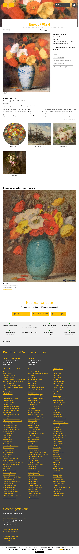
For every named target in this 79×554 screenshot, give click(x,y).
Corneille (56, 410)
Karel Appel (57, 377)
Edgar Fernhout (33, 404)
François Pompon (33, 460)
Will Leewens (57, 446)
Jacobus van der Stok (9, 485)
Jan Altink (56, 375)
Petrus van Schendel (9, 473)
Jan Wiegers (57, 491)
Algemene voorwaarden (10, 537)
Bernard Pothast (8, 448)
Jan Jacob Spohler (8, 479)
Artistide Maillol (33, 442)
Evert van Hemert (34, 419)
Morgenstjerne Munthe (35, 456)
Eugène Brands (58, 400)
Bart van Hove (7, 390)
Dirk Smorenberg (33, 471)
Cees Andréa (57, 371)
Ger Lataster (57, 448)
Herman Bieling (33, 381)
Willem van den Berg (35, 379)
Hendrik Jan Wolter (34, 494)
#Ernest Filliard (59, 57)
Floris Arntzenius (33, 371)
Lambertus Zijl (32, 496)
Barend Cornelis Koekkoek (11, 419)
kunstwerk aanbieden (11, 531)
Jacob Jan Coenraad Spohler (12, 481)
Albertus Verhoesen (9, 487)
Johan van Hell (32, 421)
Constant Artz (32, 369)
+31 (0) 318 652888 (41, 314)
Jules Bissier (57, 392)
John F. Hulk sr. (7, 394)
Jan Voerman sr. (33, 483)
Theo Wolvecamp (58, 494)
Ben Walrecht (57, 485)
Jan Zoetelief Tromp (9, 498)
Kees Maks (31, 444)
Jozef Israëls (7, 396)
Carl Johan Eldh (33, 400)
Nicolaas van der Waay (35, 487)
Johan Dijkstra (57, 412)
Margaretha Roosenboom (11, 465)
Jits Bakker (31, 377)
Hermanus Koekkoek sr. (10, 425)
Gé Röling (56, 467)
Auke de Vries (57, 477)
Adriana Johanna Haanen (36, 415)
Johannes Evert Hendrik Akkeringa (14, 369)
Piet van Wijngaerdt (34, 489)
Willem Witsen (33, 492)
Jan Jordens (56, 439)
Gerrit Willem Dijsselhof (36, 398)
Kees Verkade (32, 479)
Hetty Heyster (32, 423)
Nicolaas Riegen (8, 450)
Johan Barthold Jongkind (10, 398)
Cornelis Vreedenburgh (35, 485)
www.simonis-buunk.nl (10, 523)
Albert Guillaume (33, 413)
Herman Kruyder (33, 437)
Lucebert (56, 450)
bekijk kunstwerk (7, 289)
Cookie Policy (7, 541)
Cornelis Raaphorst (34, 462)
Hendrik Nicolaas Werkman (61, 487)
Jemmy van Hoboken (59, 435)
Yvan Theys (56, 473)
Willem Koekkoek (8, 431)
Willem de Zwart (33, 498)
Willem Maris (7, 442)
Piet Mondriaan (33, 446)
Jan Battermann (58, 383)
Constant (56, 408)
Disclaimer (6, 543)
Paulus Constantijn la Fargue (12, 386)
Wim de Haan (57, 425)
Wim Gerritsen (58, 421)
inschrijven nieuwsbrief (11, 529)
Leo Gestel (31, 408)
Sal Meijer (56, 454)
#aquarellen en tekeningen (62, 60)
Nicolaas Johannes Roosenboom (13, 462)
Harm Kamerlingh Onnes (36, 433)
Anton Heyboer (58, 433)
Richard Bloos (32, 383)
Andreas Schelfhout (9, 471)
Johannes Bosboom (9, 375)
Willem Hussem (58, 437)
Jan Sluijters (32, 469)
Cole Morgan (57, 456)
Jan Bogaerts (32, 386)
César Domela (57, 417)
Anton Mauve (7, 444)
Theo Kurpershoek (59, 444)
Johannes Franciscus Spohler (12, 477)
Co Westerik (57, 489)
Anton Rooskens (58, 469)
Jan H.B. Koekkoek (8, 423)
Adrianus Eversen (8, 383)
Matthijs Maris (7, 440)
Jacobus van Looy (33, 450)
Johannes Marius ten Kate (11, 406)
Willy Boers (57, 394)
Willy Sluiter (32, 467)
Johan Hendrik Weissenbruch (12, 496)
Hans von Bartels (58, 381)
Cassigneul (56, 406)
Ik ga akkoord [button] (39, 552)
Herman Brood (57, 404)
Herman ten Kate (8, 402)
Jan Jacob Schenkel (9, 475)
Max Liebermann (33, 440)
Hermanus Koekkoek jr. (10, 427)
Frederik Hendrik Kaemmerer (37, 452)
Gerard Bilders (7, 373)
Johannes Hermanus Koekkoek (12, 421)
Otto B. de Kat (57, 442)
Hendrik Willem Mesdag (11, 446)
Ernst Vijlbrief (57, 475)
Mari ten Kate (7, 404)
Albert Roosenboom (9, 460)
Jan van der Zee (58, 496)
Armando (56, 379)
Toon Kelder (32, 435)
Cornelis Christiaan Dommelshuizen (14, 379)
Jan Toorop (31, 477)
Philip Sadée (7, 467)
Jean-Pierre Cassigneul (35, 394)
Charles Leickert (8, 433)
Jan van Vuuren (58, 479)
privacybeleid (59, 549)
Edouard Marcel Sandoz (35, 465)
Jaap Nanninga (57, 458)
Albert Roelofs (7, 454)
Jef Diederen (57, 415)
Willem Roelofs (8, 456)
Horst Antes (57, 373)
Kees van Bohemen (59, 398)
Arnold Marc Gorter (34, 410)
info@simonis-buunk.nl (10, 525)
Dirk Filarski (31, 406)
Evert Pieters (32, 458)
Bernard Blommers (9, 377)
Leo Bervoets (57, 390)
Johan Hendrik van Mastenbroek (38, 454)
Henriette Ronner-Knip (10, 458)
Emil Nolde (56, 460)
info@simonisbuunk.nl (22, 314)
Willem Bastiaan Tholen (36, 475)
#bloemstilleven (59, 67)
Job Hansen (56, 427)
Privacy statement (9, 539)
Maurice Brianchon (59, 402)
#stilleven (69, 67)
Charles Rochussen (9, 452)
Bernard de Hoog (33, 425)
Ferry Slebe (57, 471)
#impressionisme (59, 63)
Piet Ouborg (57, 462)
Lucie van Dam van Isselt (36, 396)
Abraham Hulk (7, 392)
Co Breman (31, 392)
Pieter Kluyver (7, 417)
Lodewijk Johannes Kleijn (11, 408)
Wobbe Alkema (58, 369)
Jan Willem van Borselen (36, 388)
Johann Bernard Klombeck (11, 415)
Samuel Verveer (8, 494)
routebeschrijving (58, 314)
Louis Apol (6, 371)
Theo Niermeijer (33, 448)
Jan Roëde (56, 464)
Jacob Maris (6, 437)
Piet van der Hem (33, 427)
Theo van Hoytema (34, 429)
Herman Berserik (58, 388)
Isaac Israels (32, 431)
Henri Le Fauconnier (59, 419)
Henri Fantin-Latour (34, 402)
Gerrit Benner (57, 385)
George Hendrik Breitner (36, 390)
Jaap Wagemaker (58, 483)
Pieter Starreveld (33, 473)
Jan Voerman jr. (33, 481)
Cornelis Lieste (7, 435)
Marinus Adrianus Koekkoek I (12, 429)
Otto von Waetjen (59, 481)
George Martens (58, 452)
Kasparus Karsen (8, 400)
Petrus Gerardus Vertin (10, 492)
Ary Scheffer (7, 469)
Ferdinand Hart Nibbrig (35, 417)
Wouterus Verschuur (9, 489)
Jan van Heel (57, 429)
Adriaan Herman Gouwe (60, 423)
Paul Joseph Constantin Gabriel (13, 388)
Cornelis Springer (8, 483)
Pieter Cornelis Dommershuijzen (13, 381)
